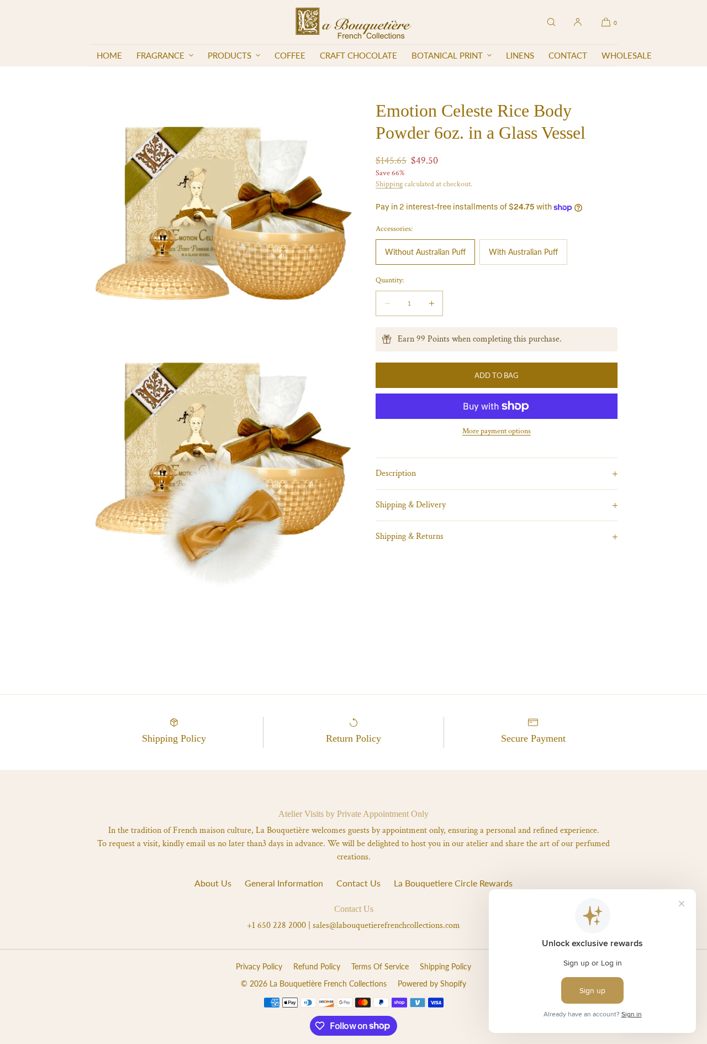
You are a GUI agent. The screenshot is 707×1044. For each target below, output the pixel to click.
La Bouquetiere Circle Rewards (453, 883)
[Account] (578, 22)
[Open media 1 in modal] (221, 198)
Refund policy (316, 966)
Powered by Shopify (432, 983)
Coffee (290, 55)
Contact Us (358, 883)
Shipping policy (445, 966)
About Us (212, 883)
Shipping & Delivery (411, 505)
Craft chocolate (358, 55)
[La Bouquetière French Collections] (353, 22)
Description (396, 473)
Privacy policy (259, 966)
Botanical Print (447, 55)
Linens (520, 55)
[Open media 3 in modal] (221, 462)
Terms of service (380, 966)
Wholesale (627, 55)
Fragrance (160, 55)
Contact (567, 55)
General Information (284, 883)
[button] (551, 22)
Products (229, 55)
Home (109, 55)
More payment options (496, 431)
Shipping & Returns (410, 536)
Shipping (389, 184)
